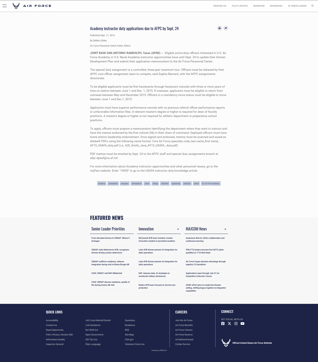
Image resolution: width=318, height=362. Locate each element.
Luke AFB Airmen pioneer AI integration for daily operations (158, 251)
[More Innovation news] (178, 229)
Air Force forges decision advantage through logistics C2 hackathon (206, 263)
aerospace (124, 183)
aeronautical (113, 183)
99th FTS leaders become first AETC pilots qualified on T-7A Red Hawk (205, 251)
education (164, 183)
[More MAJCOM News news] (225, 229)
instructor (187, 183)
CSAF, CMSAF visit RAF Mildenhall (106, 273)
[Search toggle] (312, 6)
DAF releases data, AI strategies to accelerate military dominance (154, 274)
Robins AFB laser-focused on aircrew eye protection (157, 286)
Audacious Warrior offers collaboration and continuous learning (205, 239)
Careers (181, 311)
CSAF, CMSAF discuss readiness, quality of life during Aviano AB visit (110, 283)
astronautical (136, 183)
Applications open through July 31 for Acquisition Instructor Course (202, 274)
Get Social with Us (232, 319)
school (196, 183)
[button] (4, 6)
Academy (101, 183)
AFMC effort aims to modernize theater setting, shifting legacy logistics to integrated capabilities (206, 288)
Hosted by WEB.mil (159, 350)
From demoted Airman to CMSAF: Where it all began (110, 239)
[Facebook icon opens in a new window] (223, 323)
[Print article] (220, 28)
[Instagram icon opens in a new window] (236, 323)
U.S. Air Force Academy (210, 183)
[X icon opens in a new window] (229, 323)
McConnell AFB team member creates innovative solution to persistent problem (157, 239)
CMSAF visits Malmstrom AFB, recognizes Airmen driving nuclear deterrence (110, 251)
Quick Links (54, 311)
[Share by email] (226, 28)
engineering (176, 183)
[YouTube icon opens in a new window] (242, 323)
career (147, 183)
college (155, 183)
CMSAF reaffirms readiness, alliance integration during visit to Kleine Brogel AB (110, 263)
